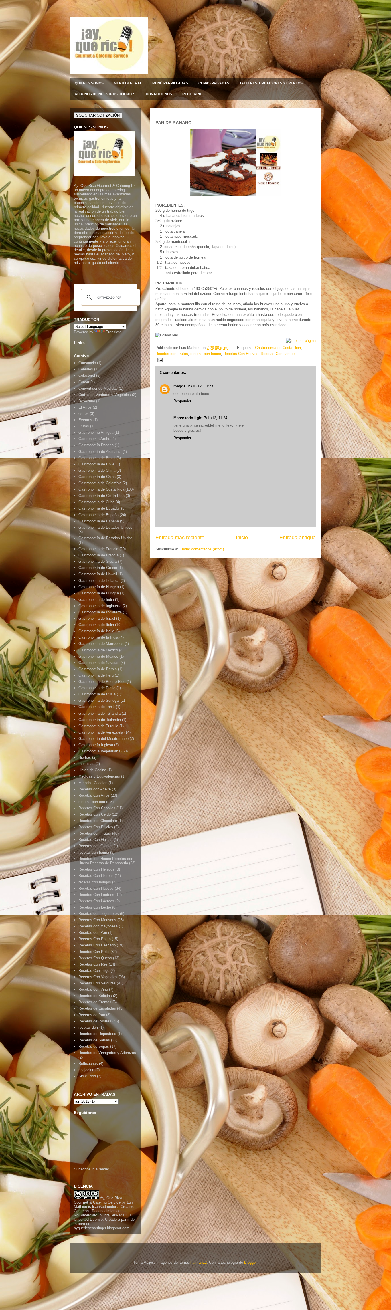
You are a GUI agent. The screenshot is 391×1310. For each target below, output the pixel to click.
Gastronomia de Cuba (96, 502)
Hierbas (84, 757)
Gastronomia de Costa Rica (278, 348)
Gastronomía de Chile (96, 464)
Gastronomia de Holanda (98, 580)
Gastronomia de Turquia (98, 726)
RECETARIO (192, 94)
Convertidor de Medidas (98, 388)
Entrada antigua (297, 537)
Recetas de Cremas (94, 1002)
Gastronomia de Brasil (96, 458)
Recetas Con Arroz (94, 795)
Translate (113, 332)
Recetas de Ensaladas (97, 1008)
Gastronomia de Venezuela (100, 732)
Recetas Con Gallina (95, 839)
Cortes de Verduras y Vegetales (104, 395)
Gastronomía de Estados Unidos (105, 538)
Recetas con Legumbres (98, 913)
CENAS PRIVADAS (213, 83)
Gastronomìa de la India (98, 637)
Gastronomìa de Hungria (98, 593)
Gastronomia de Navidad (98, 663)
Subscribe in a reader (91, 1169)
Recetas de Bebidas (95, 996)
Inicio (242, 537)
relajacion (86, 1070)
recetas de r (88, 1027)
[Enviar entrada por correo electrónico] (159, 360)
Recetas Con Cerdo (94, 814)
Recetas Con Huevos (240, 354)
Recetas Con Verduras (97, 983)
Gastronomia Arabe (94, 439)
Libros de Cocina (92, 770)
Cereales (85, 369)
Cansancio (87, 363)
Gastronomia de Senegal (98, 700)
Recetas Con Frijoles (95, 827)
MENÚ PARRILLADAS (170, 83)
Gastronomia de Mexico (98, 650)
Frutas (83, 426)
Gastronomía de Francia (98, 555)
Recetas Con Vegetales (97, 977)
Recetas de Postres (94, 1021)
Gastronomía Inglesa (95, 745)
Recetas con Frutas (171, 354)
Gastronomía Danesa (96, 445)
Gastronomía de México (98, 656)
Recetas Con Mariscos (97, 920)
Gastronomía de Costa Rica (101, 496)
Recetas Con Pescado (97, 945)
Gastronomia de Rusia (96, 688)
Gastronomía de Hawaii (97, 574)
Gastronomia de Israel (96, 618)
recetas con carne (93, 802)
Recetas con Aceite (94, 789)
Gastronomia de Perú (96, 675)
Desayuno (86, 401)
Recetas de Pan (91, 1015)
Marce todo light (187, 418)
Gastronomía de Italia (96, 631)
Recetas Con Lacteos (279, 354)
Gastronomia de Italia (96, 625)
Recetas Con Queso (95, 958)
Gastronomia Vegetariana (99, 751)
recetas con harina (205, 354)
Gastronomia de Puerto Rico (101, 681)
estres (83, 413)
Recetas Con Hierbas (96, 875)
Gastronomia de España (98, 515)
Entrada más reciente (179, 537)
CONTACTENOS (159, 94)
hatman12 (198, 1262)
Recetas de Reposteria (97, 1034)
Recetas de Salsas (94, 1040)
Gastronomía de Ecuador (99, 508)
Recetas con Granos (95, 846)
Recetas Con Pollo (93, 952)
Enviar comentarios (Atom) (201, 549)
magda (179, 386)
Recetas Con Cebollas (96, 808)
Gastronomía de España (98, 521)
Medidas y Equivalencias (99, 776)
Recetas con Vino (93, 989)
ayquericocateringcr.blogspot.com (101, 1228)
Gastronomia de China (96, 470)
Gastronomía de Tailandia (99, 720)
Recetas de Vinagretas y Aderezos (107, 1053)
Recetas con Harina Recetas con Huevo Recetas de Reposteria (105, 861)
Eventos (85, 420)
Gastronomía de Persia (97, 669)
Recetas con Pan (92, 932)
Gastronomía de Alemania (99, 451)
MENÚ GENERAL (128, 83)
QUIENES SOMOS (89, 83)
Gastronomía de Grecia (97, 568)
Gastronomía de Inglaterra (100, 612)
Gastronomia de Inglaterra (99, 606)
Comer (83, 382)
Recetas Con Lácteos (96, 901)
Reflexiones (88, 1063)
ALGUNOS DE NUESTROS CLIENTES (105, 94)
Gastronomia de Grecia (97, 561)
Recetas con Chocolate (97, 820)
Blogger (250, 1262)
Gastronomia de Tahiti (96, 707)
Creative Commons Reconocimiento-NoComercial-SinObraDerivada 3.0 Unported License (104, 1213)
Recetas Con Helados (96, 869)
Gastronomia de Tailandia (99, 713)
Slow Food (87, 1076)
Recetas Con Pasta (94, 939)
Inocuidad (86, 764)
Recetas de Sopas (93, 1046)
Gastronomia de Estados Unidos (105, 527)
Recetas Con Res (93, 964)
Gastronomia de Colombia (99, 483)
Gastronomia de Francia (98, 549)
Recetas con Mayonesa (98, 926)
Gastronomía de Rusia (97, 694)
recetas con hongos (94, 882)
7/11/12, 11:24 (215, 418)
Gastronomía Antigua (95, 432)
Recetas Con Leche (94, 907)
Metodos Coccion (92, 783)
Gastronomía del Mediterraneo (103, 738)
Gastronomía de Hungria (98, 587)
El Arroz (85, 407)
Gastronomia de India (96, 599)
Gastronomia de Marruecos (100, 643)
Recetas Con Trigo (93, 970)
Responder (182, 401)
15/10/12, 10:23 (200, 386)
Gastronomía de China (97, 477)
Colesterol (86, 375)
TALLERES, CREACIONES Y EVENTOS (271, 83)
